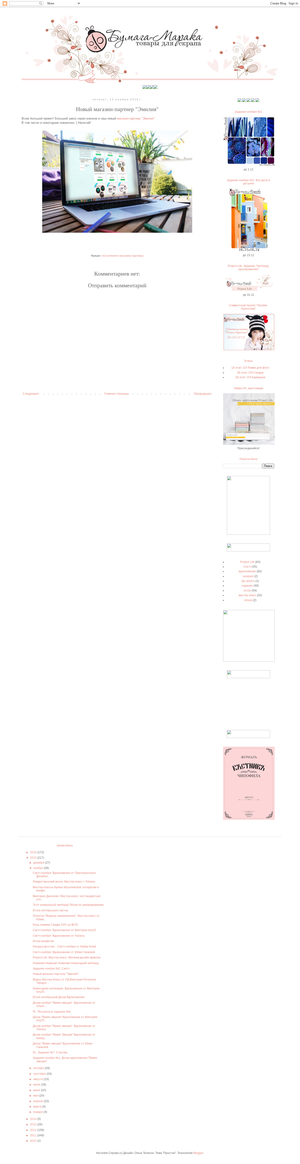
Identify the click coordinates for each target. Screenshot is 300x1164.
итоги (247, 590)
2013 (33, 1124)
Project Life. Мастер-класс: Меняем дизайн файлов (66, 957)
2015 (33, 857)
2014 (33, 1119)
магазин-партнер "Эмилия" (135, 118)
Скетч (247, 566)
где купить (248, 581)
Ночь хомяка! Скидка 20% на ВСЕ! (55, 924)
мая (36, 1095)
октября (39, 1068)
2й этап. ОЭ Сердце (250, 372)
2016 (33, 852)
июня (37, 1090)
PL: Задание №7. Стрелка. (50, 1052)
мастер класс (247, 595)
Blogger (198, 1153)
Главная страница (116, 393)
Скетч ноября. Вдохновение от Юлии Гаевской (64, 952)
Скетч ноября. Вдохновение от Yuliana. (59, 935)
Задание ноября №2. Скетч (51, 968)
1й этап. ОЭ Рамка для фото (250, 367)
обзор (248, 600)
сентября (40, 1073)
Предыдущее (203, 393)
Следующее (31, 393)
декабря (39, 862)
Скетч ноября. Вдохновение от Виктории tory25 (64, 930)
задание (247, 585)
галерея (248, 576)
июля (37, 1084)
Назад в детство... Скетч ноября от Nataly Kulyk (64, 946)
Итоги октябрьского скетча (50, 910)
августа (38, 1079)
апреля (38, 1101)
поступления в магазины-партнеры (122, 255)
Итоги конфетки (43, 941)
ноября (38, 868)
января (38, 1112)
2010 (33, 1140)
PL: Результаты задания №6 (52, 1011)
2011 (33, 1135)
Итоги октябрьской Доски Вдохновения (59, 997)
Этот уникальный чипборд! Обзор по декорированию (68, 904)
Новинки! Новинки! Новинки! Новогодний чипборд (66, 963)
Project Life (247, 562)
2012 (33, 1130)
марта (37, 1106)
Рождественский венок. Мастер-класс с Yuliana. (64, 881)
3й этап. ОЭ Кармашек (250, 377)
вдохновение (247, 571)
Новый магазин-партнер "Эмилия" (56, 974)
